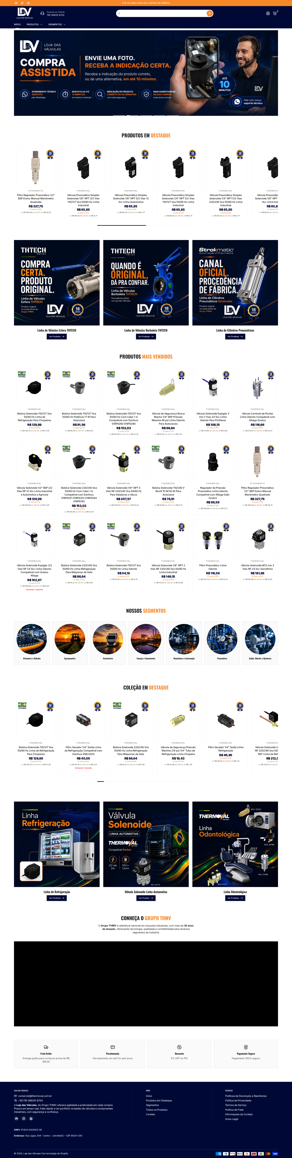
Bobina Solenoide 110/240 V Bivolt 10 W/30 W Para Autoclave (168, 491)
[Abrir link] (146, 73)
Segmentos (152, 1105)
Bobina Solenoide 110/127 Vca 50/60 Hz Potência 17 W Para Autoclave (79, 417)
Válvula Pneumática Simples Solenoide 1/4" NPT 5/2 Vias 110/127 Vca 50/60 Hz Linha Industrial (178, 200)
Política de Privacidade (238, 1100)
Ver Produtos (54, 336)
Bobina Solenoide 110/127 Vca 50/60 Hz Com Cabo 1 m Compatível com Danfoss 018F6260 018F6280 (124, 418)
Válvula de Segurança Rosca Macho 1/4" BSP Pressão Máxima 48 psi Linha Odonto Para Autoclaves (168, 418)
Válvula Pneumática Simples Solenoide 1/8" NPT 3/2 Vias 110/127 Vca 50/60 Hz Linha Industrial (83, 200)
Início (149, 1095)
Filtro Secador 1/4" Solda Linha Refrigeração (225, 749)
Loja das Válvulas (31, 1153)
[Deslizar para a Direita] (192, 3)
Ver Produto (144, 898)
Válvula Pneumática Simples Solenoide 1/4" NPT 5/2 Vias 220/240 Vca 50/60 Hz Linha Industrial (225, 200)
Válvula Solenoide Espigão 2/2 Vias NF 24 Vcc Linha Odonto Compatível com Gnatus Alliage (34, 570)
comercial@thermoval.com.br (35, 1095)
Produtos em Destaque (159, 1100)
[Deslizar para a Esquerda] (99, 3)
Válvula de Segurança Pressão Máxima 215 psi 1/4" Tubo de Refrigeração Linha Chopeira (178, 751)
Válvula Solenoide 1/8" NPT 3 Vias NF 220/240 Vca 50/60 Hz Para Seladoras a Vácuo (124, 491)
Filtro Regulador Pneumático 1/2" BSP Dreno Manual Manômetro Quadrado (36, 198)
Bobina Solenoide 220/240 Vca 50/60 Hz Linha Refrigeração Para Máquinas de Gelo (79, 569)
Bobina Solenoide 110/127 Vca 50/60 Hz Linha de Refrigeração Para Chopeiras (34, 417)
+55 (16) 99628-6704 (30, 1100)
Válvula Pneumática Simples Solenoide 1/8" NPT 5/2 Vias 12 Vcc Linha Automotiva (131, 198)
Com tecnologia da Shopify (54, 1153)
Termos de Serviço (236, 1105)
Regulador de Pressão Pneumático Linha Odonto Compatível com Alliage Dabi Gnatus (212, 492)
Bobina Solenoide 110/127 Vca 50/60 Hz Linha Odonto (124, 567)
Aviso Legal (231, 1119)
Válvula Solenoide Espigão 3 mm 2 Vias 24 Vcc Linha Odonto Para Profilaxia (212, 417)
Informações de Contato (239, 1114)
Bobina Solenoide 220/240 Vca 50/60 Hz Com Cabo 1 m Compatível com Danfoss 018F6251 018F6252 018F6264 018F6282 (79, 494)
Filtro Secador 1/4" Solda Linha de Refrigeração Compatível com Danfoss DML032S (83, 751)
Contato (150, 1114)
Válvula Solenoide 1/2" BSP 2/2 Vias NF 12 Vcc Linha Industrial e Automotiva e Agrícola (34, 491)
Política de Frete (234, 1109)
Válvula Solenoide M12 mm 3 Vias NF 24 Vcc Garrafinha (257, 567)
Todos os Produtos (156, 1109)
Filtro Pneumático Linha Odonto (212, 567)
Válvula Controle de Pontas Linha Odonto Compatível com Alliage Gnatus (257, 417)
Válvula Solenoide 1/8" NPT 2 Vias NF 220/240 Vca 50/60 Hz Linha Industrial (168, 569)
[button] (210, 13)
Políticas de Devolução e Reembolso (246, 1095)
